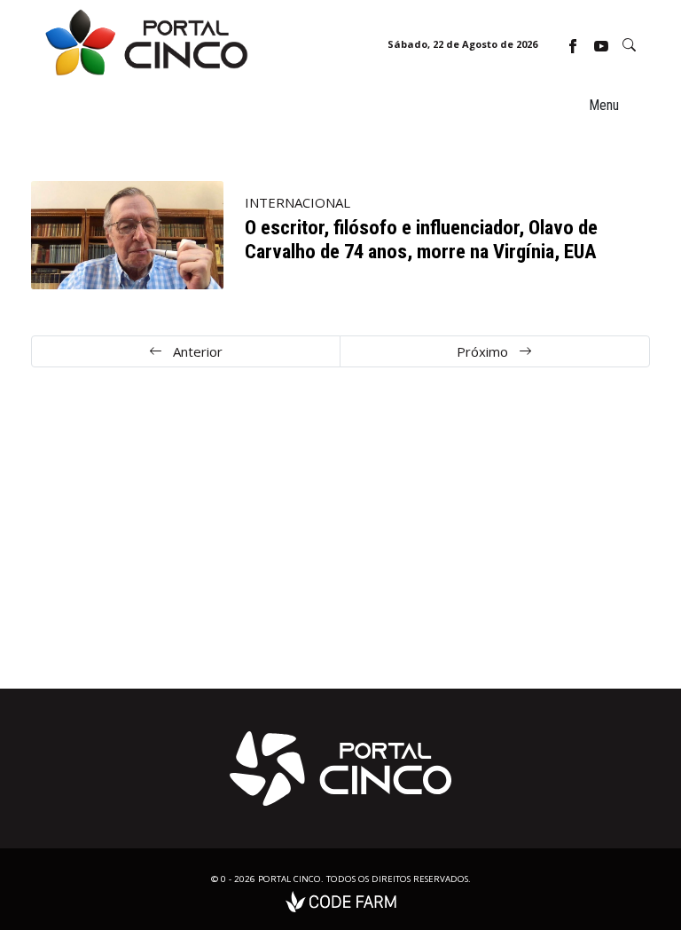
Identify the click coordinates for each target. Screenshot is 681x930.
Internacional (297, 202)
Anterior (196, 351)
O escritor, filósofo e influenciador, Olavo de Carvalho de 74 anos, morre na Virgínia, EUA (421, 240)
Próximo (484, 351)
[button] (629, 45)
